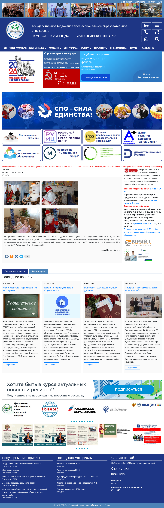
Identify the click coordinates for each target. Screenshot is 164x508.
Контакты (152, 2)
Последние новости (15, 271)
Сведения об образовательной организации (24, 48)
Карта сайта (140, 2)
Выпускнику (100, 48)
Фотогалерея (38, 271)
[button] (71, 421)
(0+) (160, 2)
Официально (148, 48)
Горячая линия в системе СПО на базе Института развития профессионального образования (142, 232)
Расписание (54, 48)
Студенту (85, 48)
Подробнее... (10, 365)
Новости (133, 48)
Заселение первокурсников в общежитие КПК (58, 289)
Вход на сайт (126, 2)
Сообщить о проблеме (96, 77)
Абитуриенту (70, 48)
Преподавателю (117, 48)
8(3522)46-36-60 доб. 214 (144, 223)
